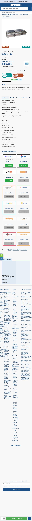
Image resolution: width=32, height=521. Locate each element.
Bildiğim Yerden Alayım (9, 151)
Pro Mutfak (16, 249)
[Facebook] (28, 448)
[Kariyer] (12, 451)
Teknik (12, 97)
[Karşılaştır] (29, 518)
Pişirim (10, 12)
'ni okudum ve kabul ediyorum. (15, 485)
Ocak (9, 249)
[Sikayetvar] (28, 451)
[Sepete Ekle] (14, 282)
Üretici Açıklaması (21, 97)
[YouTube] (20, 448)
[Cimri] (20, 451)
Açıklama (5, 97)
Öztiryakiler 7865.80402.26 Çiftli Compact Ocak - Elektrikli (8, 277)
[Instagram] (12, 448)
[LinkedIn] (4, 451)
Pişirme (5, 12)
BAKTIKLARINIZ (6, 259)
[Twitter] (4, 448)
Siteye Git (9, 165)
